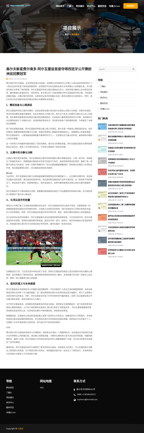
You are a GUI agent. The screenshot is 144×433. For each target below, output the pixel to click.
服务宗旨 (102, 6)
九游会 (20, 428)
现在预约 (130, 6)
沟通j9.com (114, 6)
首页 (67, 34)
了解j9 (70, 6)
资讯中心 (91, 6)
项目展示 (80, 6)
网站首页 (60, 6)
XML (42, 387)
